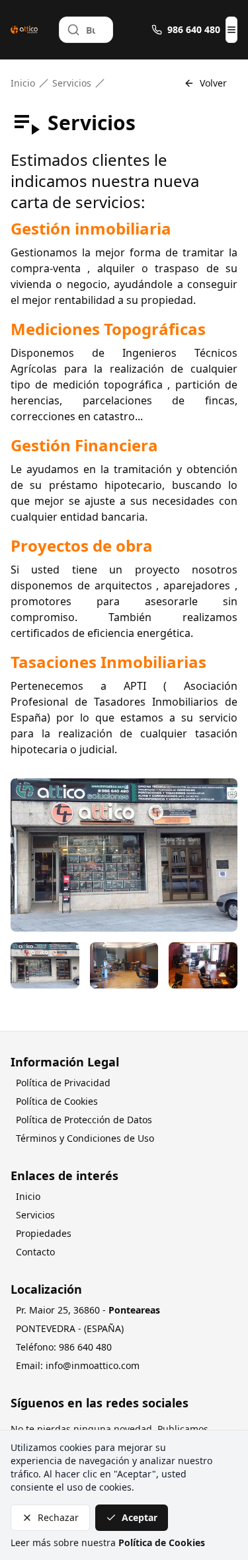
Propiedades (43, 1233)
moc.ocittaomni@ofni (93, 1365)
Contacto (35, 1251)
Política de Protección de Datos (84, 1119)
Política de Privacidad (63, 1082)
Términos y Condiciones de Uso (85, 1138)
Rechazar (58, 1517)
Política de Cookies (57, 1101)
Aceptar (139, 1517)
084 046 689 (85, 1347)
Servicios (71, 83)
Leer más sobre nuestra (108, 1542)
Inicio (23, 83)
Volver (213, 83)
